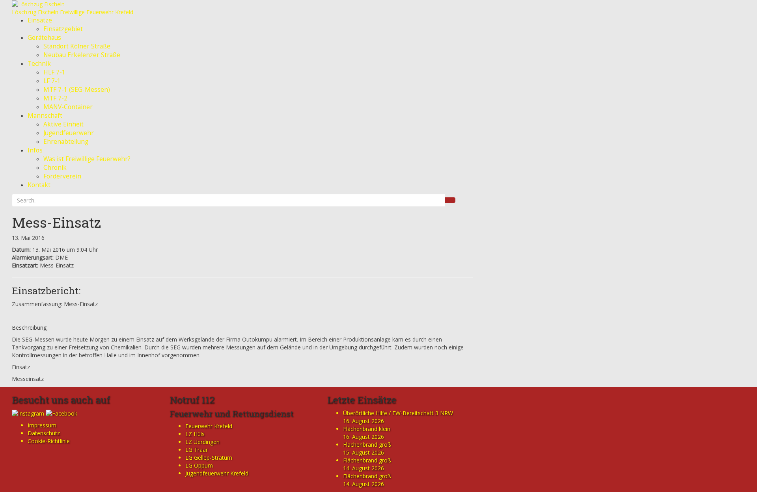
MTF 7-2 (55, 98)
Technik (39, 63)
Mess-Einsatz (56, 222)
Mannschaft (45, 115)
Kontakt (39, 185)
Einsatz (21, 367)
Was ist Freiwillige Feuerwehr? (87, 159)
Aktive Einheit (63, 124)
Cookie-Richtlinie (49, 441)
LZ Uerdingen (202, 442)
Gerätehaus (44, 37)
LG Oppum (199, 465)
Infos (35, 150)
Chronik (55, 167)
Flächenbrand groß (367, 444)
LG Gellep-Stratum (208, 457)
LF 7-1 (52, 81)
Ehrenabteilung (65, 141)
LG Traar (196, 449)
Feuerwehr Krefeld (208, 426)
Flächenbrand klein (366, 429)
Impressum (42, 425)
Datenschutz (44, 433)
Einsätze (40, 20)
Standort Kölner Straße (76, 46)
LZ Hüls (195, 434)
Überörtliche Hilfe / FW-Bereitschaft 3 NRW (398, 413)
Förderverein (62, 176)
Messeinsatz (28, 378)
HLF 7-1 (54, 72)
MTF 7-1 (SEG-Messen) (76, 89)
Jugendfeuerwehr (68, 133)
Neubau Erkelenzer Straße (81, 55)
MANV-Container (68, 107)
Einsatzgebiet (63, 29)
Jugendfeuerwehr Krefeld (216, 473)
